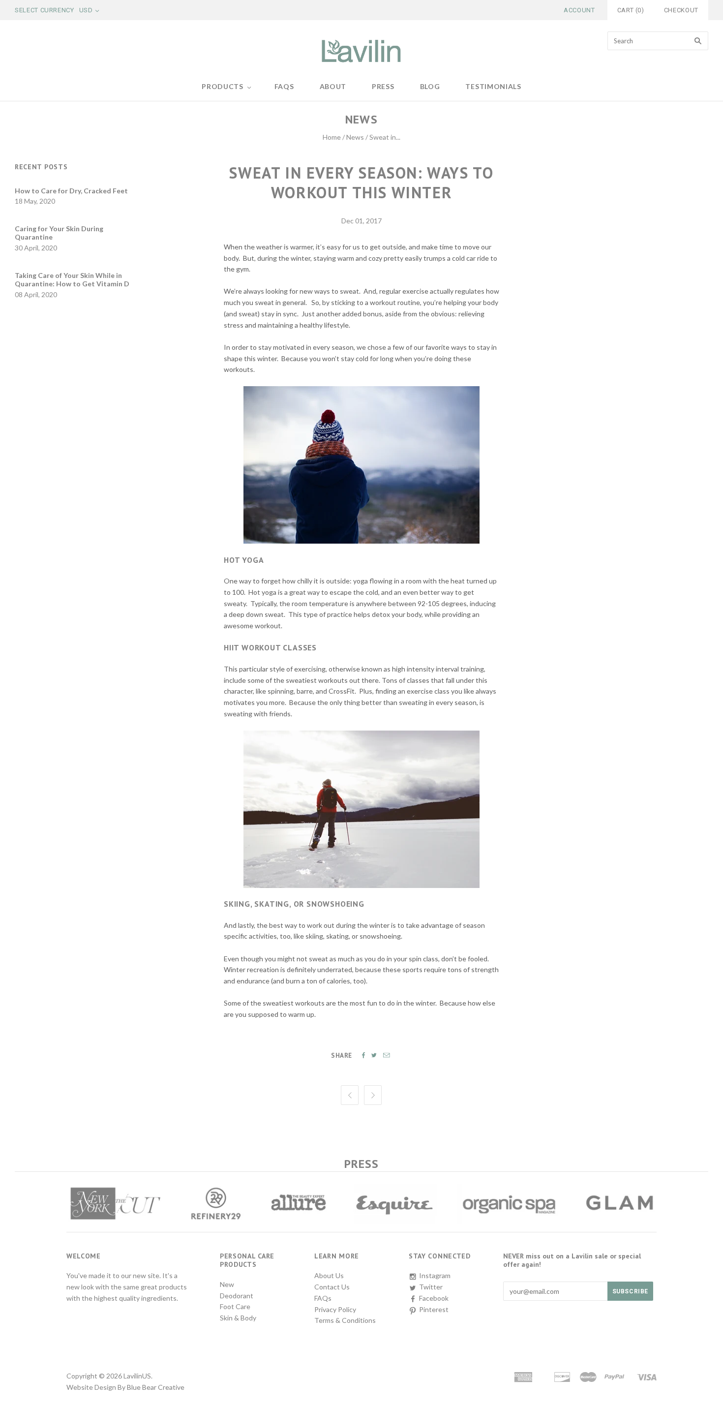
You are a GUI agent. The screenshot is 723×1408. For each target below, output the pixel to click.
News (355, 137)
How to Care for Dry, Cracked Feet (71, 190)
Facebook (434, 1298)
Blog (430, 86)
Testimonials (493, 86)
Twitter (431, 1287)
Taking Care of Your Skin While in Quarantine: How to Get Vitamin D (72, 279)
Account (579, 10)
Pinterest (434, 1309)
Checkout (681, 10)
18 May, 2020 (35, 201)
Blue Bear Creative (155, 1387)
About (333, 86)
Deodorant (236, 1295)
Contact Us (332, 1287)
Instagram (435, 1275)
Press (383, 86)
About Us (329, 1275)
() (630, 10)
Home (332, 137)
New (227, 1284)
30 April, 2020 (36, 248)
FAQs (284, 86)
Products (222, 86)
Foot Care (235, 1306)
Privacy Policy (335, 1309)
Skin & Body (238, 1318)
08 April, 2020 (36, 294)
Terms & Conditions (345, 1320)
